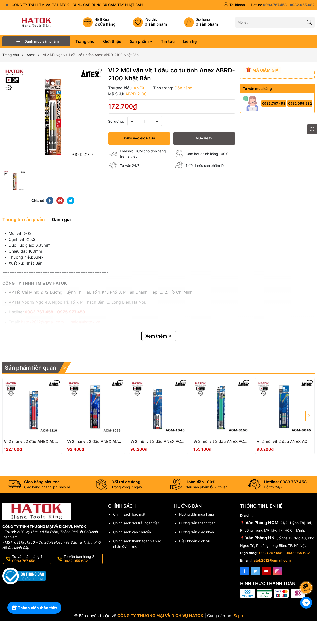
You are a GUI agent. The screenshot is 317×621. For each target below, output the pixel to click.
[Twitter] (255, 571)
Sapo (238, 615)
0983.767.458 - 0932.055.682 (284, 553)
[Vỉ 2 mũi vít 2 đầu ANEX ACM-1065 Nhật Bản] (95, 407)
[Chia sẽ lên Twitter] (70, 200)
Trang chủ (85, 41)
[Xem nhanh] (47, 443)
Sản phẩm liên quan (30, 367)
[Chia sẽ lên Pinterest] (60, 200)
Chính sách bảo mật (129, 514)
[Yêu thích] (150, 22)
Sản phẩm (140, 41)
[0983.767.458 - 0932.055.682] (283, 5)
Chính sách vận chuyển (132, 532)
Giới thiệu (112, 41)
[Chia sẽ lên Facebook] (49, 200)
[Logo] (36, 22)
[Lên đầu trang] (307, 574)
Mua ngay (204, 138)
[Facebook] (244, 571)
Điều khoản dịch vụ (194, 541)
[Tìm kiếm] (309, 22)
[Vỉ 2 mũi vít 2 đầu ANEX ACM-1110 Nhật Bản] (32, 407)
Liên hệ (190, 41)
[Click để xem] (52, 117)
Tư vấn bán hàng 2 (79, 558)
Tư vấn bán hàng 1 (27, 558)
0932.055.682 (300, 103)
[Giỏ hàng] (201, 22)
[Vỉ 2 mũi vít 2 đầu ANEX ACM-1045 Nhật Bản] (158, 407)
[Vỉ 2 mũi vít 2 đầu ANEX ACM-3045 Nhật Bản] (284, 407)
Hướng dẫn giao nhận (196, 532)
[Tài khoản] (234, 5)
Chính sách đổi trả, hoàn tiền (136, 523)
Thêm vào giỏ (27, 443)
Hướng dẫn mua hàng (196, 514)
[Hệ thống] (99, 22)
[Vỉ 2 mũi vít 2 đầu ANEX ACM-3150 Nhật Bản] (221, 407)
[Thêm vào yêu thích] (99, 71)
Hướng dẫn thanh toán (197, 523)
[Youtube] (266, 571)
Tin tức (168, 41)
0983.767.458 (273, 103)
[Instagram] (277, 571)
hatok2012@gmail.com (271, 560)
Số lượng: (116, 121)
